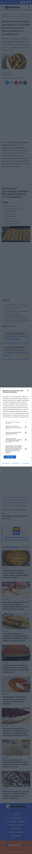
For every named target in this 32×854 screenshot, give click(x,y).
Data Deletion (6, 463)
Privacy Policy (26, 463)
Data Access (16, 463)
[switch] (25, 427)
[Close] (28, 391)
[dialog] (16, 427)
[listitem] (16, 422)
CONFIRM (10, 457)
